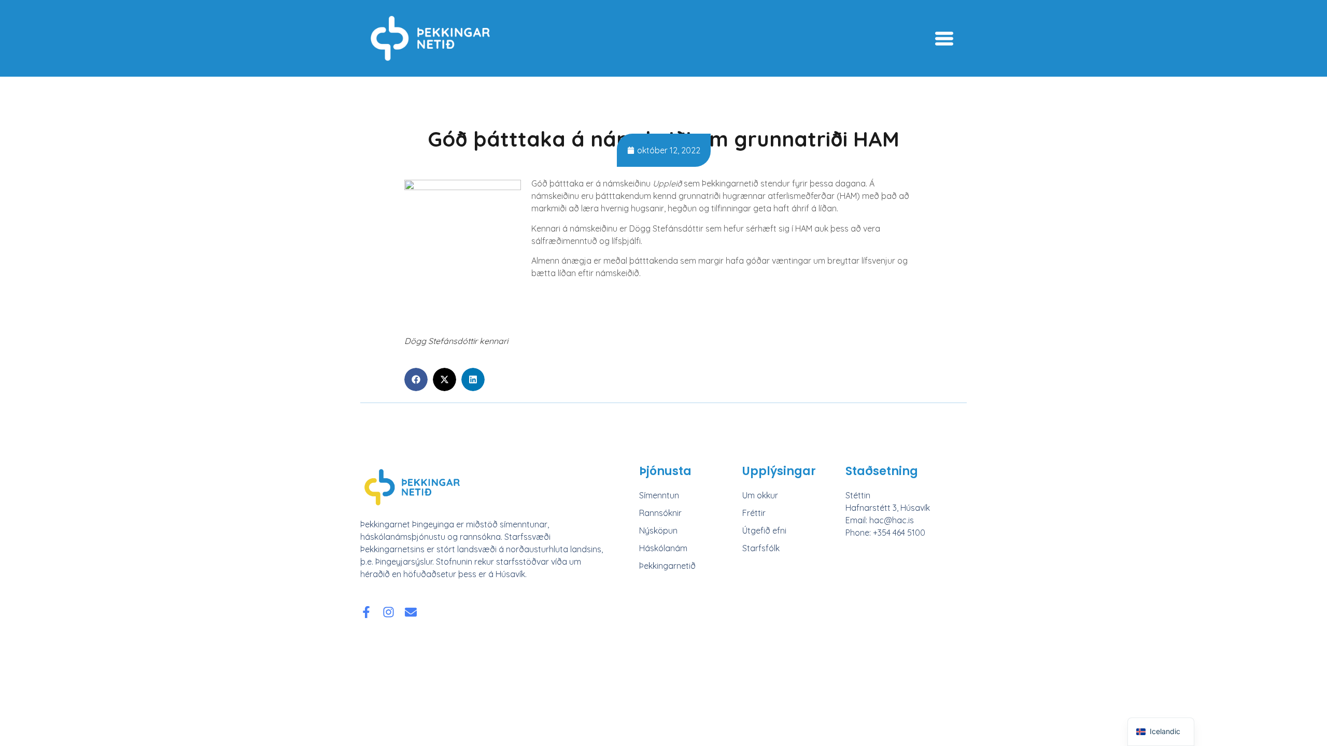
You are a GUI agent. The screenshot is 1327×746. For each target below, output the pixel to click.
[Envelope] (411, 612)
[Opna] (944, 38)
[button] (416, 379)
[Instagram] (388, 612)
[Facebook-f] (366, 612)
